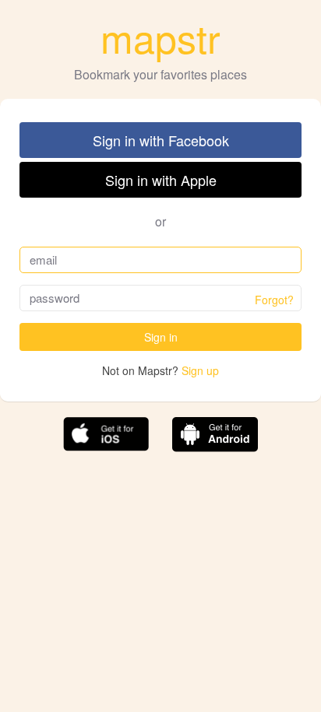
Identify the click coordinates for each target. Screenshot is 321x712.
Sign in (161, 337)
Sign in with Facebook (161, 140)
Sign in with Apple (161, 180)
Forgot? (274, 299)
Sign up (200, 370)
